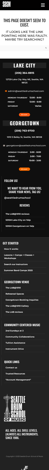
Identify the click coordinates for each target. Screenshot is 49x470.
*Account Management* (18, 380)
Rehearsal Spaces (15, 294)
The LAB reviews (14, 312)
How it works (11, 249)
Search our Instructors (16, 264)
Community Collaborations (20, 337)
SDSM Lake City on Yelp (18, 220)
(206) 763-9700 (25, 130)
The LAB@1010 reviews (17, 214)
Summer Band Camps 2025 (18, 270)
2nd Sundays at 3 (15, 331)
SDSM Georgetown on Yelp (20, 226)
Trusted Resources (15, 373)
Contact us (11, 367)
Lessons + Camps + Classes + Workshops (19, 257)
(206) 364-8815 (24, 72)
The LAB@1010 (13, 288)
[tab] (24, 65)
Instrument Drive (15, 349)
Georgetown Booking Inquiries (22, 300)
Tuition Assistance (15, 343)
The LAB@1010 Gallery (17, 306)
